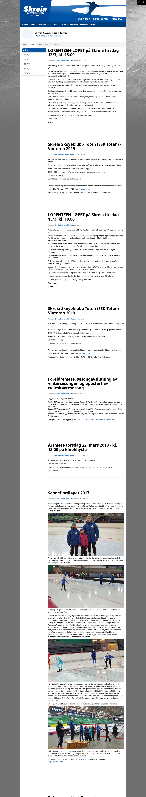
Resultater (74, 24)
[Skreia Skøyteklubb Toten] (73, 11)
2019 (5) (27, 55)
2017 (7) (27, 64)
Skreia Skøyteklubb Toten (64, 61)
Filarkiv (48, 44)
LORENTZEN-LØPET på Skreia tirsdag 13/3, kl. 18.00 (83, 52)
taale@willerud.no (82, 189)
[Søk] (139, 2)
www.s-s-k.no (83, 759)
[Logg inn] (143, 2)
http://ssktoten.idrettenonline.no (48, 36)
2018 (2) (27, 59)
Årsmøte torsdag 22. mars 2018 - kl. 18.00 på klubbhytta (82, 447)
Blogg (31, 44)
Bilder (39, 44)
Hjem (24, 44)
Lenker (93, 24)
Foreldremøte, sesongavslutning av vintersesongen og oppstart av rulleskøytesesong (82, 383)
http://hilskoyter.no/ (56, 761)
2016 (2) (27, 68)
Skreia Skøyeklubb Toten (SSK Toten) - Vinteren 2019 (84, 146)
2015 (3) (27, 73)
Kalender (57, 44)
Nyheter (25, 24)
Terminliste (84, 24)
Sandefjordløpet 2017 (68, 492)
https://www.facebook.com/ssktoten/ (101, 419)
